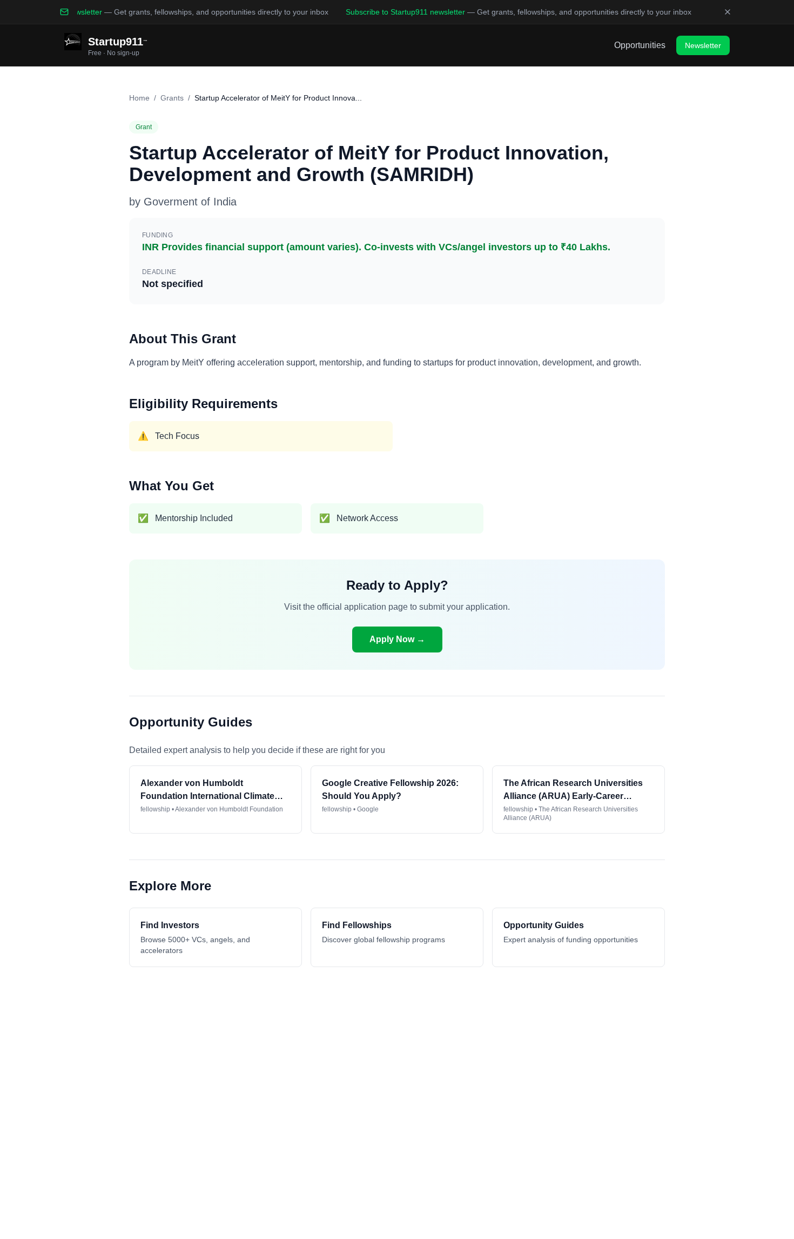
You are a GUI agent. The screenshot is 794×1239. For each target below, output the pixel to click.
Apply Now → (397, 639)
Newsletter (703, 45)
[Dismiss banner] (727, 11)
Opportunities (639, 45)
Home (139, 98)
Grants (172, 98)
